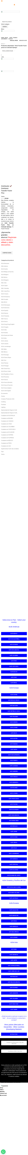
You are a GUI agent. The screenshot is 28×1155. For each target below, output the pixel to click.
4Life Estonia (4, 313)
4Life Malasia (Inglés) (14, 982)
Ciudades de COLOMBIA (7, 426)
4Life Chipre (4, 285)
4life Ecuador (4, 299)
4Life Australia (14, 898)
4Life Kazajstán (13, 910)
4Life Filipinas (14, 987)
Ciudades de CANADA (7, 421)
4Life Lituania (4, 343)
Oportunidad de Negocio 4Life (9, 410)
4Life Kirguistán (13, 915)
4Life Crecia (14, 842)
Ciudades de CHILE (6, 424)
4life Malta (4, 349)
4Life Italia (4, 338)
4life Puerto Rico (5, 368)
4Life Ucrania (13, 937)
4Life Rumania (5, 376)
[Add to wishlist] (3, 249)
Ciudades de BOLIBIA (7, 418)
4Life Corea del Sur (13, 971)
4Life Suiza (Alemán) (6, 382)
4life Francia (4, 318)
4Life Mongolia (14, 926)
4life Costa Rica (5, 291)
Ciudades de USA (6, 446)
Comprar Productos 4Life (7, 399)
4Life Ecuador (14, 644)
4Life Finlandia (5, 316)
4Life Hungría (4, 327)
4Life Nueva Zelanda (13, 892)
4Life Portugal (5, 365)
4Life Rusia (14, 921)
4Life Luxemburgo (6, 346)
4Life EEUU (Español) (13, 639)
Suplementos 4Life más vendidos (10, 448)
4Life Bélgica (13, 826)
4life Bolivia (4, 277)
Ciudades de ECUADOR (7, 432)
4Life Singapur (14, 993)
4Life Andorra (14, 771)
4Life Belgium (4, 274)
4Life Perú (14, 660)
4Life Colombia (14, 655)
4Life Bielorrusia (14, 931)
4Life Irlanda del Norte (7, 335)
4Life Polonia (4, 363)
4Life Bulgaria (5, 280)
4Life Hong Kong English (7, 324)
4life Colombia (5, 288)
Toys (2, 451)
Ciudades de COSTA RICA (8, 429)
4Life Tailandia (14, 998)
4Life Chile (14, 677)
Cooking (3, 401)
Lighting (3, 407)
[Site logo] (10, 15)
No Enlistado (13, 1034)
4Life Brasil (14, 682)
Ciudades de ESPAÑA (7, 435)
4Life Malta (14, 733)
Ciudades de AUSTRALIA (8, 415)
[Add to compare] (3, 183)
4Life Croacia (4, 293)
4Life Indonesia (14, 954)
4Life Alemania (5, 263)
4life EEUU (4, 302)
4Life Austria (4, 269)
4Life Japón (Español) (14, 965)
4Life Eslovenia (5, 307)
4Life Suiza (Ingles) (6, 388)
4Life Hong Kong (13, 1004)
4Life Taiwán (13, 1009)
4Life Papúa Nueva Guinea (14, 887)
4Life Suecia (4, 379)
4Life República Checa (7, 374)
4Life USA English (6, 390)
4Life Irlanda (4, 332)
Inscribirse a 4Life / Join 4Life (15, 1051)
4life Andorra (4, 266)
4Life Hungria (14, 722)
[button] (3, 1152)
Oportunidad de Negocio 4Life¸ (9, 412)
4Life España (4, 310)
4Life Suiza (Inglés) (14, 815)
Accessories (4, 393)
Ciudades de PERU (6, 443)
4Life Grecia (4, 321)
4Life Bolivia (13, 671)
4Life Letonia (4, 341)
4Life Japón (14, 960)
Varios (2, 454)
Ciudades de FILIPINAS (7, 437)
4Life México (13, 633)
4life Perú (3, 360)
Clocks (3, 396)
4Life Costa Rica (13, 666)
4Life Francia (13, 760)
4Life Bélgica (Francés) (7, 271)
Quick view (3, 256)
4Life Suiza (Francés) (6, 385)
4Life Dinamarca (5, 296)
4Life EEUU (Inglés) (14, 650)
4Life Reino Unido (6, 371)
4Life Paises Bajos (6, 357)
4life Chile (3, 282)
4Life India (4, 329)
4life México (4, 352)
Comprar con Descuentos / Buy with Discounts (15, 1043)
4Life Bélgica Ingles (13, 700)
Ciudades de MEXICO (7, 440)
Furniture (3, 404)
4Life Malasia (14, 976)
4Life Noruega (5, 354)
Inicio (2, 43)
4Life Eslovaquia (5, 305)
